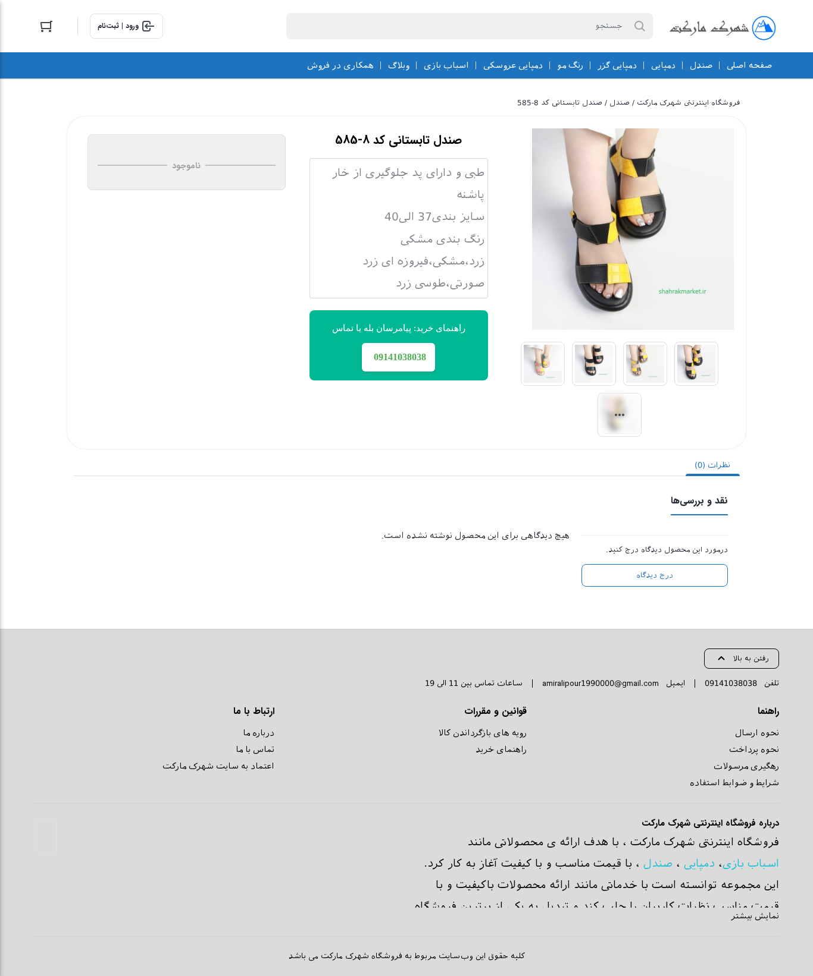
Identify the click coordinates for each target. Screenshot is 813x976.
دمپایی (699, 863)
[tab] (713, 465)
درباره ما (258, 733)
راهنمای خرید (501, 749)
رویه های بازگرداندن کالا (482, 733)
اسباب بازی (751, 863)
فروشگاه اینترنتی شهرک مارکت (688, 103)
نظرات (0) (712, 465)
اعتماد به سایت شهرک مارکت (218, 766)
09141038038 (731, 683)
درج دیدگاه (654, 575)
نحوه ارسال (757, 733)
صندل (619, 103)
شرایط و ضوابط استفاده (734, 783)
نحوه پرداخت (754, 749)
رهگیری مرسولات (746, 766)
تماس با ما (255, 749)
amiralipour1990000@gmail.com (600, 683)
